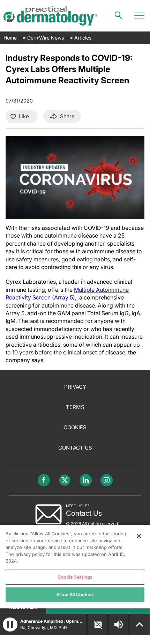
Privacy (75, 386)
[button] (10, 624)
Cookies (75, 427)
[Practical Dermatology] (50, 16)
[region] (75, 566)
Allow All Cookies (75, 594)
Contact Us (75, 447)
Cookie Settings (75, 577)
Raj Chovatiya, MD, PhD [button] (43, 627)
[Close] (139, 536)
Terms (75, 407)
